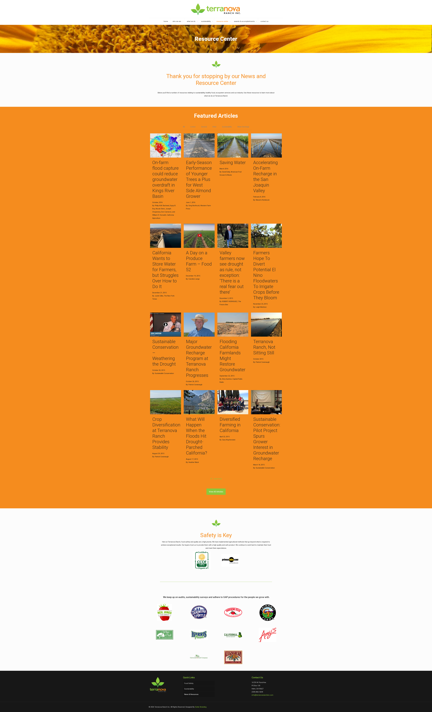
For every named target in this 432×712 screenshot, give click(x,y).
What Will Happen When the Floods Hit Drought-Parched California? (196, 436)
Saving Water (233, 162)
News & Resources (191, 694)
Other (214, 127)
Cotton (193, 127)
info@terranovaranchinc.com (262, 695)
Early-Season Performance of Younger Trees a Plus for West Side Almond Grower (199, 179)
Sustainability (227, 127)
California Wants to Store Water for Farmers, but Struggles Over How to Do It (165, 269)
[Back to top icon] (421, 707)
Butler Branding (200, 707)
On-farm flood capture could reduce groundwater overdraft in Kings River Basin (165, 179)
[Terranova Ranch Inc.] (216, 9)
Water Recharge (243, 127)
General (204, 127)
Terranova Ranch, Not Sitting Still (264, 347)
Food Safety (188, 683)
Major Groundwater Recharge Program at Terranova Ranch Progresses (199, 358)
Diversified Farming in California (230, 425)
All (184, 127)
